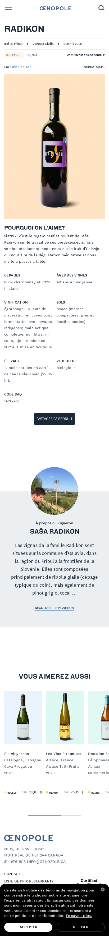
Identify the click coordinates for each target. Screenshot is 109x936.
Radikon (24, 29)
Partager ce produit (55, 419)
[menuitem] (55, 8)
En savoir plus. (79, 916)
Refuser (80, 927)
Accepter (28, 927)
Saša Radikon (21, 67)
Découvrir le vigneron (54, 608)
